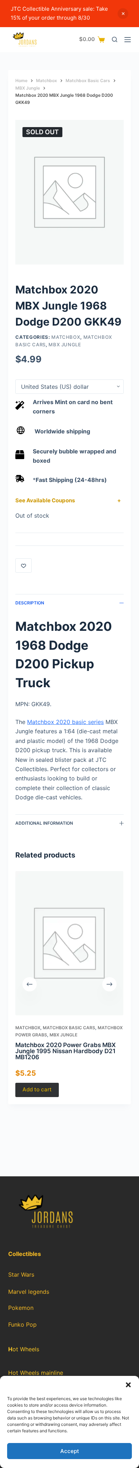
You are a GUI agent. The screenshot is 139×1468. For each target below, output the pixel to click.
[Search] (114, 39)
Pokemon (21, 1307)
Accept (69, 1451)
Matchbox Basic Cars (69, 1028)
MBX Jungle (64, 344)
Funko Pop (22, 1325)
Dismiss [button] (123, 13)
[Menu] (127, 39)
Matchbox (65, 337)
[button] (128, 1384)
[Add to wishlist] (23, 565)
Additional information (44, 823)
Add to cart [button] (37, 1089)
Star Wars (21, 1274)
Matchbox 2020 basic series (65, 721)
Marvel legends (28, 1291)
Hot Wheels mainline (35, 1372)
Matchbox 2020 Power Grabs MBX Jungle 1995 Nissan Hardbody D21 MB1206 (65, 1051)
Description (29, 602)
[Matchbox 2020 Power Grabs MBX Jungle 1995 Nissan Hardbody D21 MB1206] (69, 943)
